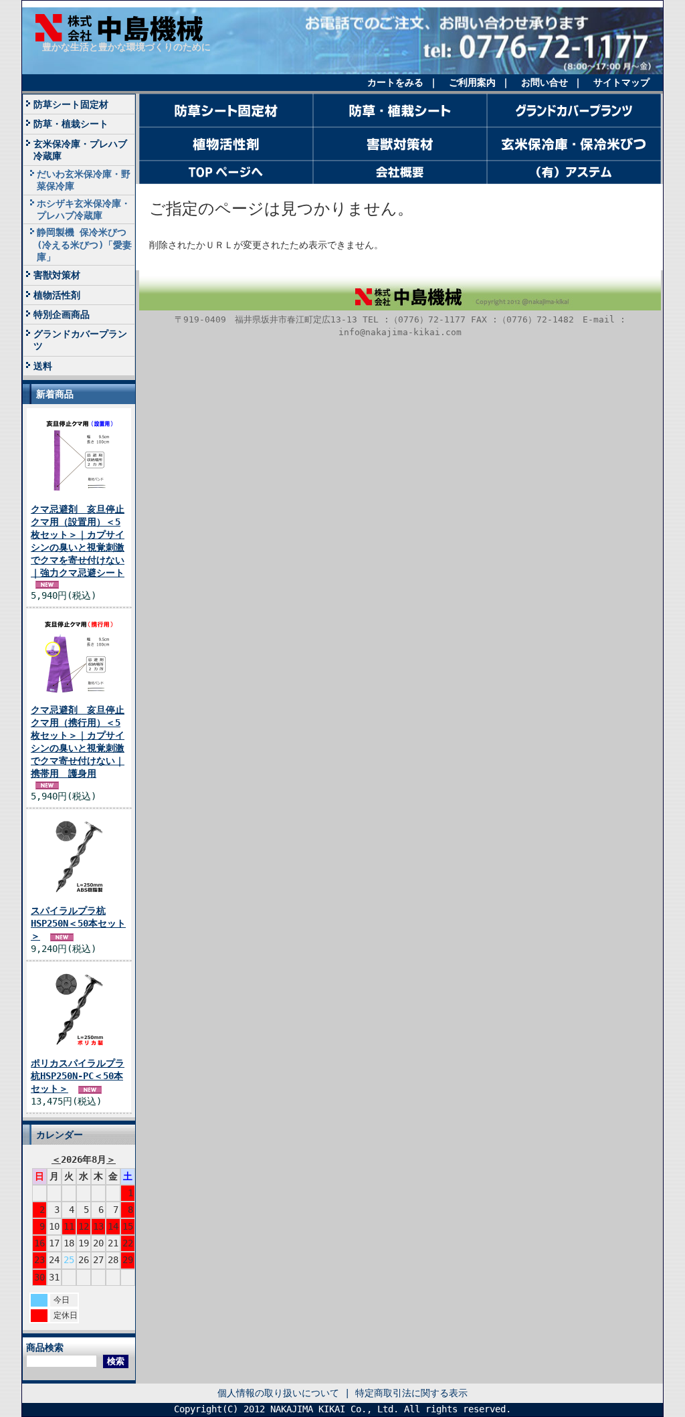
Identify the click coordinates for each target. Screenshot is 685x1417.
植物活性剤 (56, 295)
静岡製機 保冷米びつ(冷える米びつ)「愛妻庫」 (84, 244)
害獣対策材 (56, 275)
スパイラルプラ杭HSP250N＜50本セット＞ (78, 923)
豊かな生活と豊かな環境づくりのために (126, 46)
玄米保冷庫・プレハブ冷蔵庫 (80, 149)
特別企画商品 (61, 314)
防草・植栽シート (78, 123)
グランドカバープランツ (80, 339)
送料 (42, 366)
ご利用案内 (472, 82)
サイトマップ (621, 82)
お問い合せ (544, 82)
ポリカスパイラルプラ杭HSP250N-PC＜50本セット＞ (77, 1076)
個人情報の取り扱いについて (278, 1393)
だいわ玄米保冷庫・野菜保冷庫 (83, 180)
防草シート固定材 (70, 104)
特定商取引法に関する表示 (411, 1393)
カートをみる (395, 82)
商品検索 (45, 1347)
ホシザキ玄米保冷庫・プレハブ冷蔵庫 (83, 209)
